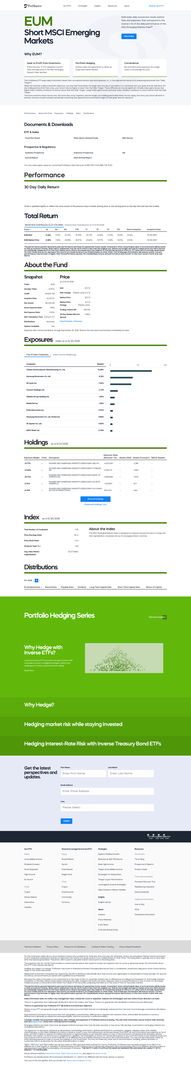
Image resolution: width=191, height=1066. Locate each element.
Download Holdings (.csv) (97, 504)
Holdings (69, 113)
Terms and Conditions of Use (78, 1061)
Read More (29, 671)
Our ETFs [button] (67, 6)
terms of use (100, 1054)
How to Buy (129, 36)
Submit (66, 821)
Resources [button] (112, 6)
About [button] (127, 6)
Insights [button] (97, 6)
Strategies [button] (82, 6)
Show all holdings (95, 499)
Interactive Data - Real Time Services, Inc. (63, 1054)
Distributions (88, 113)
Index (78, 113)
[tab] (44, 225)
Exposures (58, 113)
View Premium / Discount (71, 321)
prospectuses (37, 1022)
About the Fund (45, 113)
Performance (30, 113)
